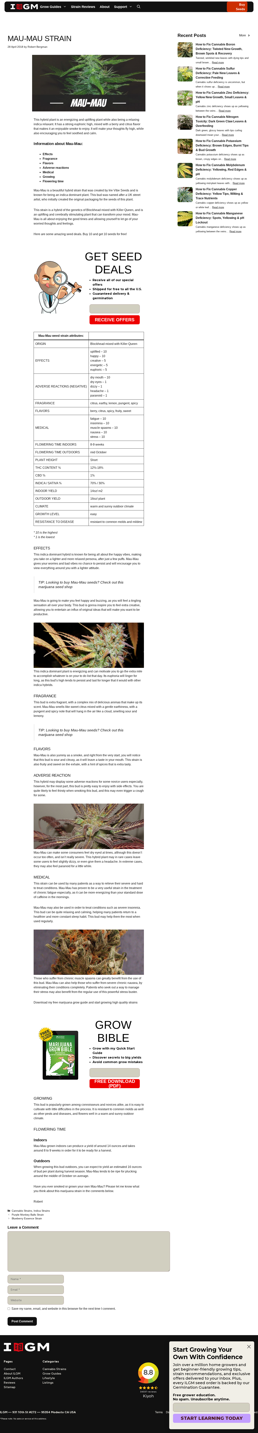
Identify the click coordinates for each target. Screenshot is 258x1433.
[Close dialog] (249, 1346)
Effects (48, 154)
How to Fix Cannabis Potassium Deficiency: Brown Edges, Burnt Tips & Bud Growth (222, 145)
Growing (49, 176)
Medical (48, 172)
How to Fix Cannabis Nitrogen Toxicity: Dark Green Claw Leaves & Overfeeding (221, 121)
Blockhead (93, 210)
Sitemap (9, 1387)
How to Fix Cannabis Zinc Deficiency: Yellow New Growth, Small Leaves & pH (222, 97)
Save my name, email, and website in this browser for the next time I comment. (64, 1308)
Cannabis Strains (22, 1210)
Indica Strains (42, 1210)
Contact (10, 1369)
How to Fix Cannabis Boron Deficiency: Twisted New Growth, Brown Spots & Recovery (219, 49)
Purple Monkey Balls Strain (28, 1214)
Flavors (48, 163)
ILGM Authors (13, 1378)
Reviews (9, 1382)
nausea (132, 982)
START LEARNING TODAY (212, 1418)
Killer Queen (125, 210)
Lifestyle (48, 1378)
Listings (47, 1382)
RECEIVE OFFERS (114, 319)
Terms (159, 1412)
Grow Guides (50, 7)
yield (90, 1146)
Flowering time (53, 181)
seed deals (73, 234)
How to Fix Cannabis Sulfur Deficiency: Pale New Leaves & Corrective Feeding (218, 73)
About (105, 7)
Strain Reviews (83, 7)
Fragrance (50, 158)
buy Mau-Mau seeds (80, 582)
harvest (106, 1150)
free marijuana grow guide (70, 1002)
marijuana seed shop (55, 587)
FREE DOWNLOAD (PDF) (114, 1083)
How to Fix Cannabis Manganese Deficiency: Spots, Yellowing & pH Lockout (220, 218)
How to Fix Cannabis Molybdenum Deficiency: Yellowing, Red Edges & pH (221, 169)
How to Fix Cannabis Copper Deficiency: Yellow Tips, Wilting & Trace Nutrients (219, 194)
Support (120, 7)
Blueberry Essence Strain (27, 1218)
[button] (139, 7)
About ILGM (12, 1373)
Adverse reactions (56, 167)
